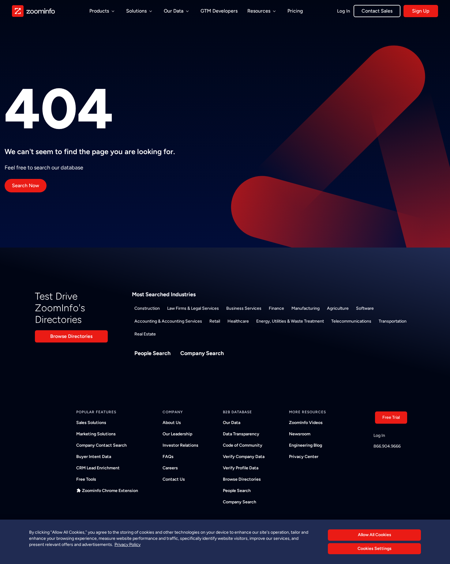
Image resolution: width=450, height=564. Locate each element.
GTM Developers (219, 11)
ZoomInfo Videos (306, 422)
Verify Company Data (243, 456)
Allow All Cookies (374, 534)
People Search (152, 353)
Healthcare (238, 321)
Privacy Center (303, 456)
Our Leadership (177, 434)
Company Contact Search (101, 445)
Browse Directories (71, 336)
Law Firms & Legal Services (193, 308)
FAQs (168, 456)
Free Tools (86, 479)
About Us (172, 422)
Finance (276, 308)
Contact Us (174, 479)
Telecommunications (351, 321)
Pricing (295, 11)
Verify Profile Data (240, 468)
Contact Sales (377, 11)
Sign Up (420, 11)
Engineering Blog (305, 445)
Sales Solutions (91, 422)
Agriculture (338, 308)
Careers (170, 468)
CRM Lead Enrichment (98, 468)
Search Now (25, 185)
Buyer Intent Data (93, 456)
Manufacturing (305, 308)
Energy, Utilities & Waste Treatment (290, 321)
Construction (147, 308)
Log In (343, 11)
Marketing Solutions (96, 434)
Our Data (231, 422)
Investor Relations (180, 445)
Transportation (393, 321)
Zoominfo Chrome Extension (110, 490)
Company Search (202, 353)
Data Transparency (241, 434)
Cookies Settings (375, 548)
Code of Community (242, 445)
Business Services (243, 308)
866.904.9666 (387, 446)
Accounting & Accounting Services (168, 321)
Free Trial (391, 417)
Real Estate (145, 334)
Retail (214, 321)
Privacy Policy (127, 544)
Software (365, 308)
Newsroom (299, 434)
